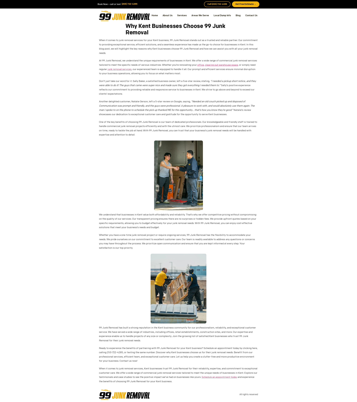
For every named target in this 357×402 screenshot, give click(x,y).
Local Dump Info (222, 16)
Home (155, 16)
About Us (168, 16)
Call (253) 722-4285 (217, 4)
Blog (238, 16)
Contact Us (251, 16)
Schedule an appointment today (219, 377)
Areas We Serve (200, 16)
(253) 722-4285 (129, 4)
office (200, 65)
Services (182, 16)
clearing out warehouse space (221, 65)
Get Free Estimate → (245, 4)
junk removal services (120, 69)
